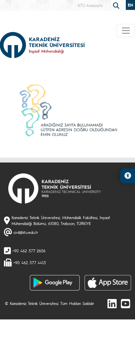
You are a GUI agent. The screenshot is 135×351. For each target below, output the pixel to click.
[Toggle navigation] (126, 30)
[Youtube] (125, 303)
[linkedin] (112, 303)
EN (130, 5)
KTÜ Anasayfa (90, 5)
